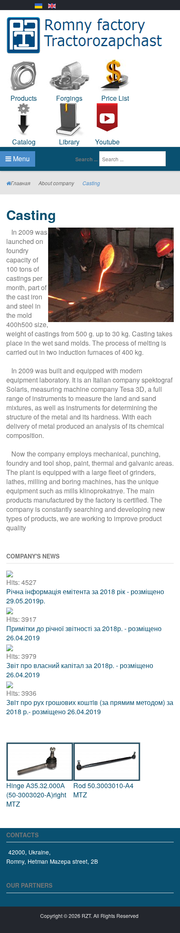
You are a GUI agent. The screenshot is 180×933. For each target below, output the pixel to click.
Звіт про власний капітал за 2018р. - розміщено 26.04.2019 (79, 669)
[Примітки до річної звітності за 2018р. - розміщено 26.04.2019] (9, 610)
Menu (20, 158)
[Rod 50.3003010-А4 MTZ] (106, 760)
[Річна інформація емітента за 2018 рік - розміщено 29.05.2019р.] (9, 573)
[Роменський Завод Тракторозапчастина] (90, 34)
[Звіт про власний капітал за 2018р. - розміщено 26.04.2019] (9, 647)
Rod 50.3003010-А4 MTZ (103, 790)
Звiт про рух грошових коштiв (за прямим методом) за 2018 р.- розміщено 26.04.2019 (89, 706)
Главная (20, 182)
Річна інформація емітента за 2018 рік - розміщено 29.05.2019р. (85, 596)
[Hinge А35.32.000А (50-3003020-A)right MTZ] (39, 760)
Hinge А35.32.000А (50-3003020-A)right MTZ (36, 795)
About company (56, 182)
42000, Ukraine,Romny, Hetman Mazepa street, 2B (52, 856)
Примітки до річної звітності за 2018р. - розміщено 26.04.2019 (84, 633)
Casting (31, 214)
